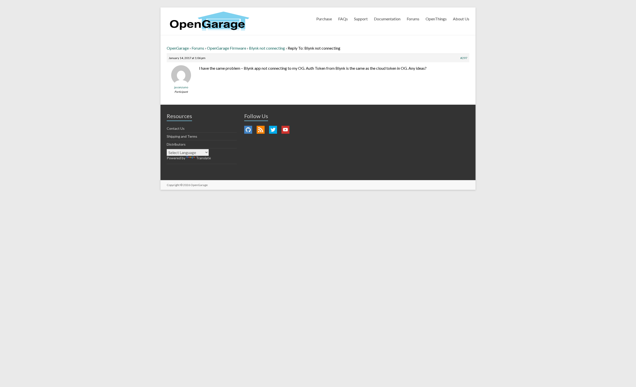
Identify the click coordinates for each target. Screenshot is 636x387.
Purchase (324, 18)
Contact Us (176, 128)
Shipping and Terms (182, 136)
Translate (203, 158)
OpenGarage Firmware (226, 48)
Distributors (176, 144)
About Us (461, 18)
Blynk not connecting (267, 48)
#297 (463, 58)
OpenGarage (178, 48)
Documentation (387, 18)
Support (361, 18)
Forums (413, 18)
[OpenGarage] (209, 21)
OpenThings (436, 18)
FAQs (343, 18)
